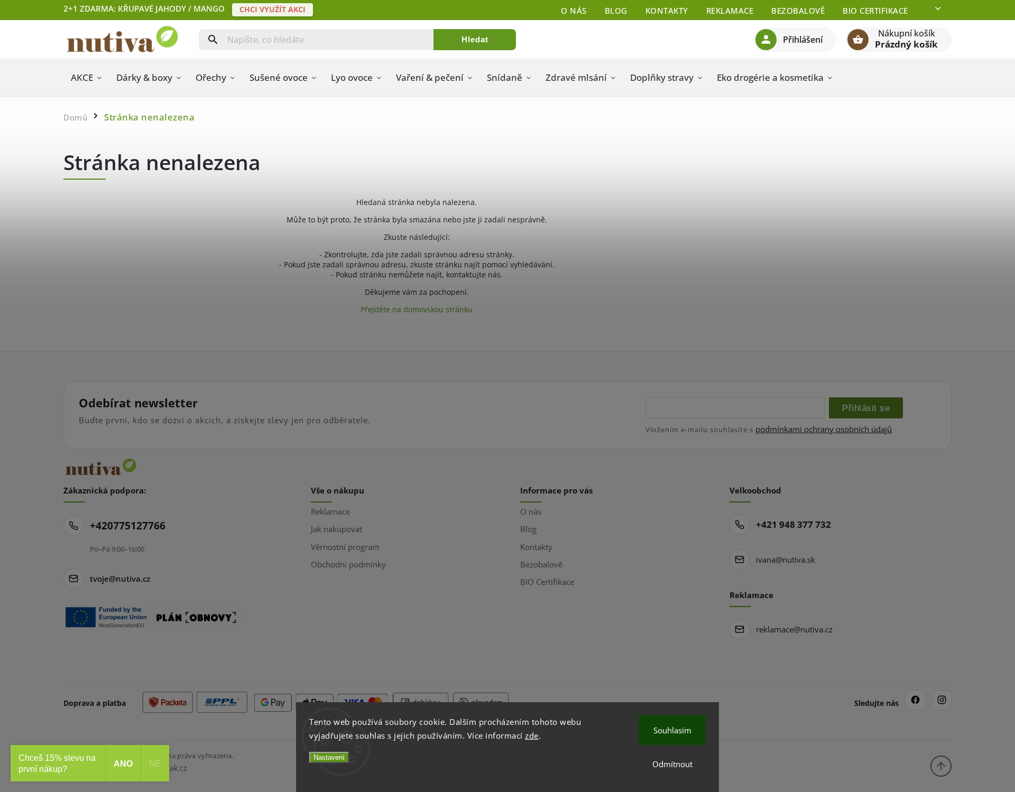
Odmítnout (672, 764)
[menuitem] (86, 78)
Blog (616, 10)
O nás (574, 10)
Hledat (475, 39)
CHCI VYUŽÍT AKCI (272, 9)
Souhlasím (672, 730)
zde (532, 735)
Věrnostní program (345, 547)
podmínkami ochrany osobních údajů (823, 429)
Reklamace (730, 10)
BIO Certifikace (875, 10)
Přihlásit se (866, 408)
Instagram (941, 700)
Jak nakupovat (336, 529)
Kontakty (666, 10)
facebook (915, 700)
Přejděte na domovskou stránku (417, 309)
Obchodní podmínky (348, 564)
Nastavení (329, 757)
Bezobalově (798, 10)
